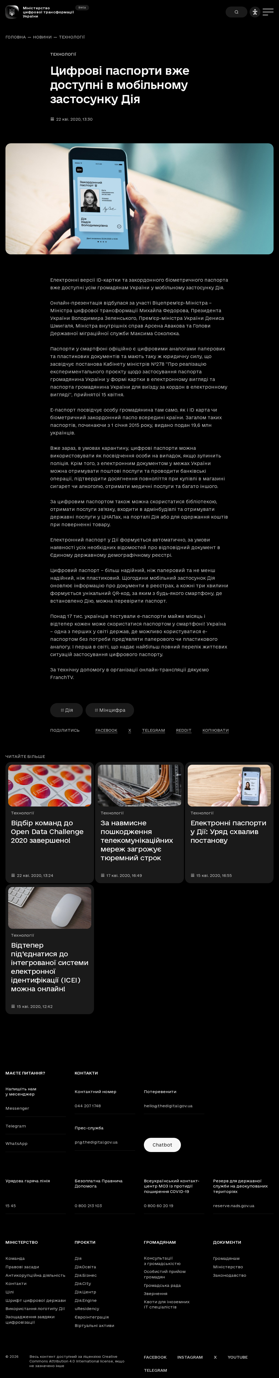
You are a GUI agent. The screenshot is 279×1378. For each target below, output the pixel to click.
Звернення (155, 1293)
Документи (227, 1242)
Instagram (190, 1357)
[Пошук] (236, 12)
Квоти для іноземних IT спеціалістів (167, 1304)
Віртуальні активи (94, 1325)
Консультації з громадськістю (162, 1261)
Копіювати (215, 730)
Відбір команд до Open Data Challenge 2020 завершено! (47, 831)
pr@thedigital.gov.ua (96, 1142)
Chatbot (162, 1144)
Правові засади (22, 1266)
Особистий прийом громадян (165, 1274)
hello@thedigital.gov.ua (168, 1105)
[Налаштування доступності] (255, 12)
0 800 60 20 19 (158, 1205)
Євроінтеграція (92, 1317)
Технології (72, 37)
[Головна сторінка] (14, 12)
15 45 (10, 1205)
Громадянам (160, 1242)
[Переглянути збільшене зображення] (139, 198)
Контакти (15, 1283)
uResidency (87, 1308)
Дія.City (83, 1283)
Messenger (17, 1108)
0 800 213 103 (88, 1205)
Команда (15, 1258)
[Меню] (268, 12)
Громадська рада (162, 1285)
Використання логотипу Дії (35, 1308)
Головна (15, 37)
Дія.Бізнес (86, 1275)
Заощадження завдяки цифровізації (29, 1319)
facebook (106, 730)
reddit (184, 730)
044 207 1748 (88, 1105)
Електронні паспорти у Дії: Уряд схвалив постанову (228, 831)
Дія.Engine (86, 1300)
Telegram (15, 1126)
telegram (153, 730)
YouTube (238, 1357)
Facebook (155, 1357)
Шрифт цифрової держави (35, 1300)
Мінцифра (112, 710)
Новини (42, 37)
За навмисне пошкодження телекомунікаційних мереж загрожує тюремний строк (137, 840)
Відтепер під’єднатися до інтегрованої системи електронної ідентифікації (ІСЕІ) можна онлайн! (49, 967)
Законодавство (229, 1275)
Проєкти (85, 1242)
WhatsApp (16, 1143)
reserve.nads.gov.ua (233, 1205)
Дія (69, 710)
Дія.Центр (85, 1292)
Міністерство (21, 1242)
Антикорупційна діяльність (35, 1275)
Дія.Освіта (85, 1266)
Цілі (9, 1292)
